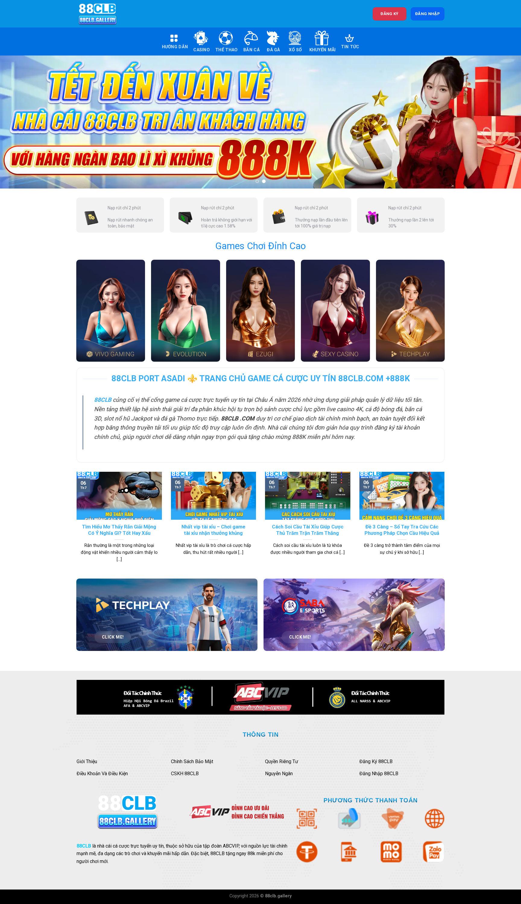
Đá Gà (273, 49)
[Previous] (18, 122)
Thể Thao (226, 49)
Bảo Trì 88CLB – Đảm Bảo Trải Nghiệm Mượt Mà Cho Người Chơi (402, 530)
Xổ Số (295, 49)
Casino (201, 49)
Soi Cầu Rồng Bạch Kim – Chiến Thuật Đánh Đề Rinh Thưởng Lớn (213, 530)
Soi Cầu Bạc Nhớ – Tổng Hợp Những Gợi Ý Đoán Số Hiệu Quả (119, 530)
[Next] (502, 122)
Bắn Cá (251, 49)
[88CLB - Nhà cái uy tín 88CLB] (102, 13)
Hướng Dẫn (175, 46)
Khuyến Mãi (322, 49)
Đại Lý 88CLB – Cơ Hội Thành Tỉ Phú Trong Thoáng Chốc (307, 482)
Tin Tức (350, 46)
